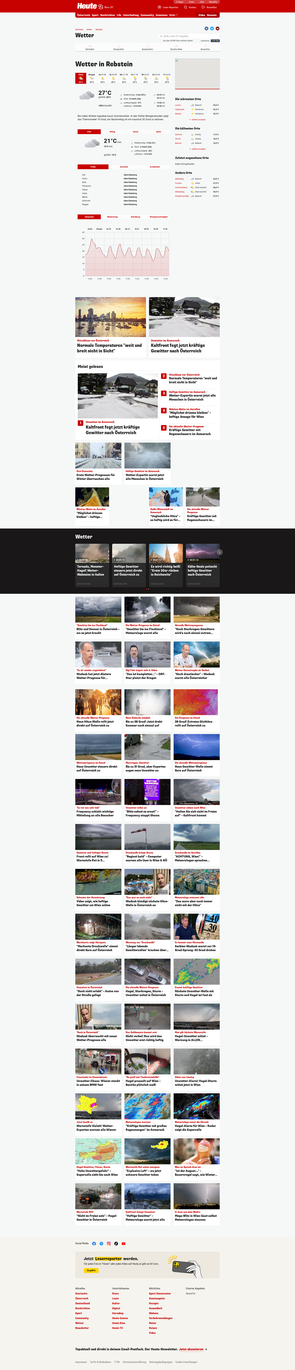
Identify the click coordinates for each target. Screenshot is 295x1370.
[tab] (146, 589)
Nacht (158, 132)
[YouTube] (123, 1243)
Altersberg (179, 179)
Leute (115, 1298)
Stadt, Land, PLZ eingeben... (176, 36)
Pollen (93, 167)
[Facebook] (206, 28)
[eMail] (217, 28)
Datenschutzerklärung (134, 1362)
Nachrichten (82, 1308)
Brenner (178, 143)
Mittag (112, 132)
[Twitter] (212, 28)
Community (147, 15)
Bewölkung (135, 217)
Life (119, 15)
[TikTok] (116, 1243)
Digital (116, 1308)
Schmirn (178, 134)
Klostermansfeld (182, 196)
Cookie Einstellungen (186, 1362)
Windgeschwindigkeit (158, 217)
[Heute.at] (87, 6)
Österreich (83, 15)
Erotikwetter (155, 167)
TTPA (117, 1362)
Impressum (81, 1362)
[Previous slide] (75, 552)
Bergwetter (118, 49)
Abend (135, 132)
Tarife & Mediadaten (100, 1362)
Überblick (89, 49)
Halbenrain (179, 109)
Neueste (212, 15)
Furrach (178, 183)
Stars (115, 1293)
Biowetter (205, 49)
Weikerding (179, 192)
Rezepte (154, 1303)
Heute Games (120, 1318)
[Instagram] (109, 1243)
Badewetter (147, 49)
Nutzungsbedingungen (160, 1362)
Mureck (178, 114)
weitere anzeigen (199, 120)
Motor (152, 1323)
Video (202, 15)
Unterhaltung (131, 15)
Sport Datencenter (160, 1293)
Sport (95, 15)
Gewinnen (161, 15)
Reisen (153, 1328)
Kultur (116, 1303)
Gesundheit (155, 1308)
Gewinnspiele (157, 1298)
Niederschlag (112, 217)
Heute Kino (118, 1323)
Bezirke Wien (176, 49)
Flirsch (178, 139)
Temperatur (89, 217)
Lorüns (178, 105)
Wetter (84, 35)
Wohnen (153, 1313)
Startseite (79, 29)
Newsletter (82, 1328)
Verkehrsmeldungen (160, 1318)
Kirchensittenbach (182, 187)
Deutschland (82, 1303)
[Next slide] (220, 552)
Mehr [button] (172, 15)
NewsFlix (190, 1293)
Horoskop (117, 1313)
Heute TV (117, 1328)
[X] (101, 1243)
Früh (89, 132)
